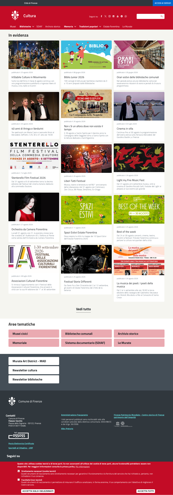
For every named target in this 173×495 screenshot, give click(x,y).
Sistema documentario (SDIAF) (85, 342)
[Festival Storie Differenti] (86, 259)
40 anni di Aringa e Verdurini (27, 128)
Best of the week (126, 232)
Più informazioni (83, 466)
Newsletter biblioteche (27, 379)
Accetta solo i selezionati (37, 491)
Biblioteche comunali (78, 333)
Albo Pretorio (67, 428)
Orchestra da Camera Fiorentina (29, 229)
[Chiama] (18, 435)
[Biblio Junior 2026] (86, 55)
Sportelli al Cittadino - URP (20, 447)
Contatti (10, 415)
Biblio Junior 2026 (74, 77)
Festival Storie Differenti (78, 282)
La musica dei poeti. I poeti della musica (135, 284)
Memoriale (20, 342)
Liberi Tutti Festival (74, 181)
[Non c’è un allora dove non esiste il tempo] (86, 104)
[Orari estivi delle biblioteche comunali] (139, 55)
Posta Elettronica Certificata (21, 443)
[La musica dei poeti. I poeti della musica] (139, 261)
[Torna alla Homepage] (11, 401)
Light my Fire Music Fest (130, 180)
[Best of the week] (139, 209)
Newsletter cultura (25, 370)
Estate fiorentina (111, 26)
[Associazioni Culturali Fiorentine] (33, 258)
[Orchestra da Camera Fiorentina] (33, 207)
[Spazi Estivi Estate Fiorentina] (86, 210)
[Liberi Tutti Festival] (86, 158)
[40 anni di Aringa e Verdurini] (33, 106)
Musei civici (20, 333)
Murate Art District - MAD (29, 361)
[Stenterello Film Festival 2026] (33, 155)
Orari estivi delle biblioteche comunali (138, 77)
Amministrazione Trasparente (74, 414)
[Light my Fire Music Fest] (139, 157)
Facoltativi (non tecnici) (31, 479)
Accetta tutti (146, 491)
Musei (13, 26)
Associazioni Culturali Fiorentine (29, 281)
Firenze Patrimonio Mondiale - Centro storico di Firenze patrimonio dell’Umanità (139, 416)
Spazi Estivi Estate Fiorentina (80, 232)
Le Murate (127, 26)
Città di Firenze (30, 3)
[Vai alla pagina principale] (15, 16)
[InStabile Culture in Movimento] (33, 55)
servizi (163, 3)
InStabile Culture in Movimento (29, 77)
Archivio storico (52, 26)
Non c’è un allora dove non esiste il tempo (83, 127)
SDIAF (39, 26)
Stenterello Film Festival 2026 (29, 178)
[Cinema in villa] (139, 106)
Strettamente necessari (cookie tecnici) (38, 471)
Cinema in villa (125, 128)
